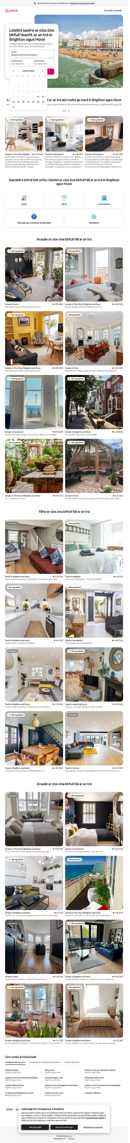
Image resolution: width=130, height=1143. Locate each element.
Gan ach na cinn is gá (64, 1127)
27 (28, 102)
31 (13, 107)
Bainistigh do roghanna (93, 1127)
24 (13, 102)
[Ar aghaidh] (69, 111)
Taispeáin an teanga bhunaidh (82, 3)
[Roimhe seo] (59, 111)
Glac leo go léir (35, 1127)
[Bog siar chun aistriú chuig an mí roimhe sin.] (13, 71)
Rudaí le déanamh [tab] (72, 1062)
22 (38, 97)
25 (18, 102)
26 (23, 102)
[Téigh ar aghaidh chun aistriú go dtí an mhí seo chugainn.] (43, 71)
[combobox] (31, 54)
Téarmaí (71, 1139)
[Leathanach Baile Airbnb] (11, 11)
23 (43, 97)
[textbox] (20, 63)
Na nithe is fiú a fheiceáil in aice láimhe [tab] (45, 1062)
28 (33, 102)
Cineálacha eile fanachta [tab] (15, 1062)
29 (38, 102)
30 (43, 102)
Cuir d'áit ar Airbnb (112, 10)
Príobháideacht (59, 1139)
